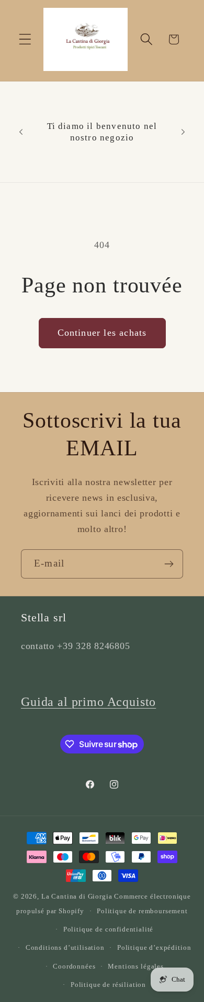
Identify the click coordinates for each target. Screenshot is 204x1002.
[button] (25, 39)
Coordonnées (74, 966)
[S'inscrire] (169, 564)
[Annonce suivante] (183, 132)
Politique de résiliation (108, 984)
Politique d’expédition (154, 947)
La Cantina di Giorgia (76, 896)
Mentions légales (135, 966)
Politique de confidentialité (108, 929)
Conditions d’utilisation (65, 947)
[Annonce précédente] (20, 132)
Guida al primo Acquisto (88, 702)
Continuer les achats (102, 332)
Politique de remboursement (142, 911)
